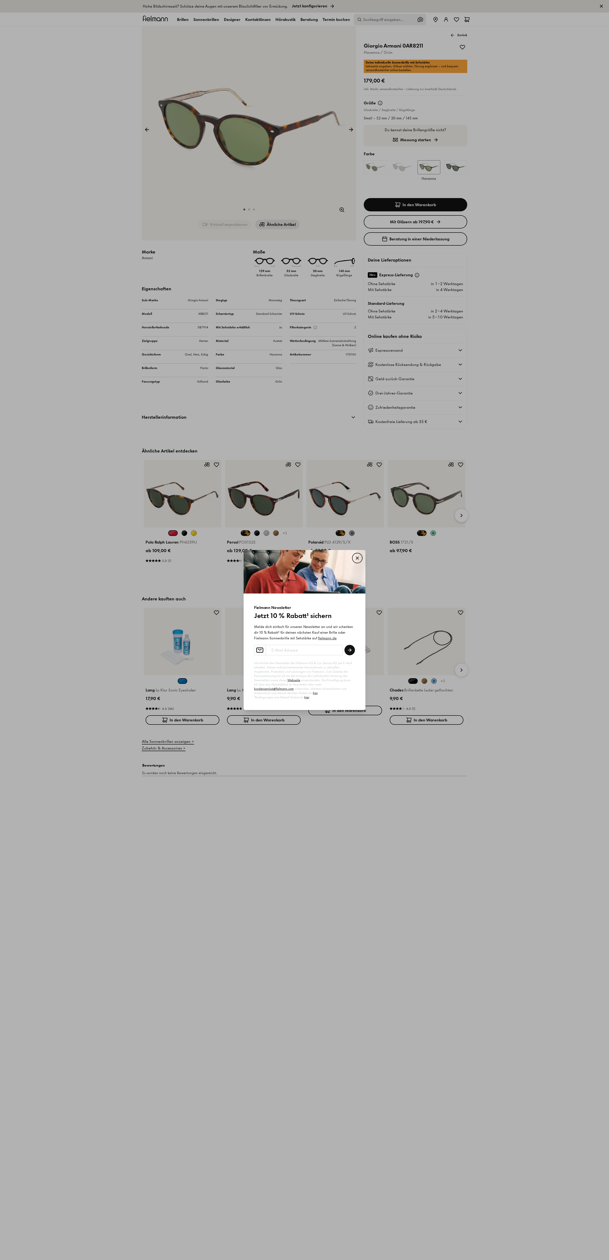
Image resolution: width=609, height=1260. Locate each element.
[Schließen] (357, 558)
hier (315, 693)
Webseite (293, 680)
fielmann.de (327, 638)
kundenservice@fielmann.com (274, 689)
